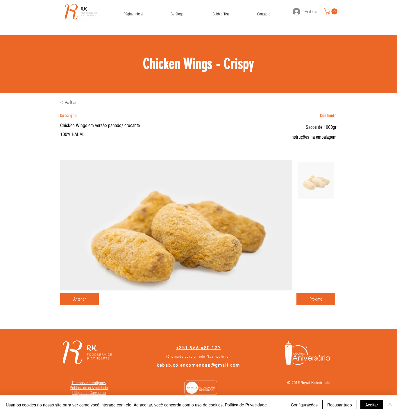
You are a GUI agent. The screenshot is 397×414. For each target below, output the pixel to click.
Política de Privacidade (246, 405)
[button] (331, 11)
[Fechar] (390, 404)
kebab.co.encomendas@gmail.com (198, 365)
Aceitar (371, 405)
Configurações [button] (304, 405)
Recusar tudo (339, 405)
